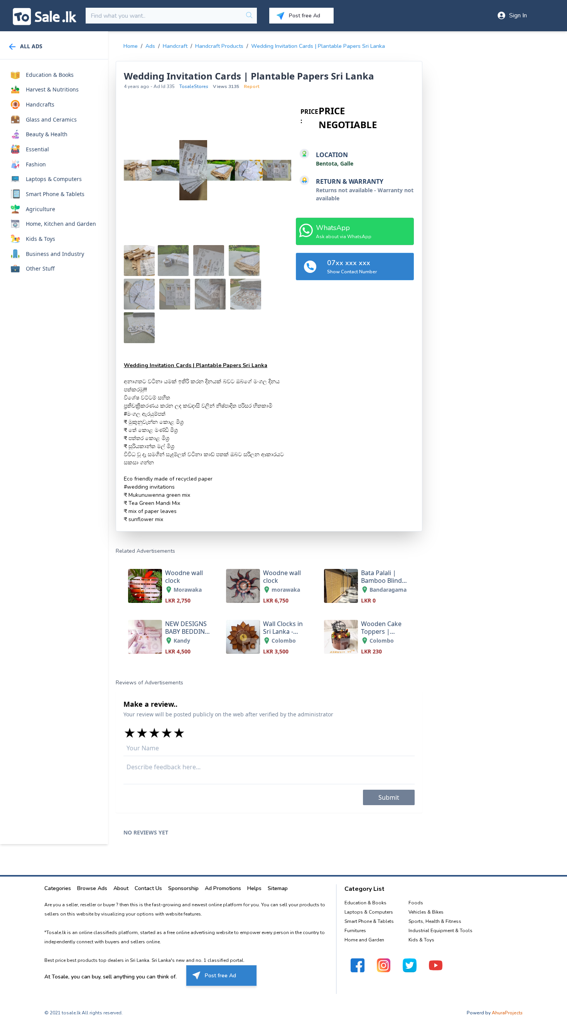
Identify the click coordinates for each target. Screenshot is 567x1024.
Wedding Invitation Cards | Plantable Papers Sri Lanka (318, 46)
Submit (388, 797)
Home (130, 46)
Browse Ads (92, 888)
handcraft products (219, 46)
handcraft (175, 46)
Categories (57, 888)
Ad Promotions (223, 888)
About (120, 888)
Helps (254, 888)
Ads (150, 46)
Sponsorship (183, 888)
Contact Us (148, 888)
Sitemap (278, 888)
